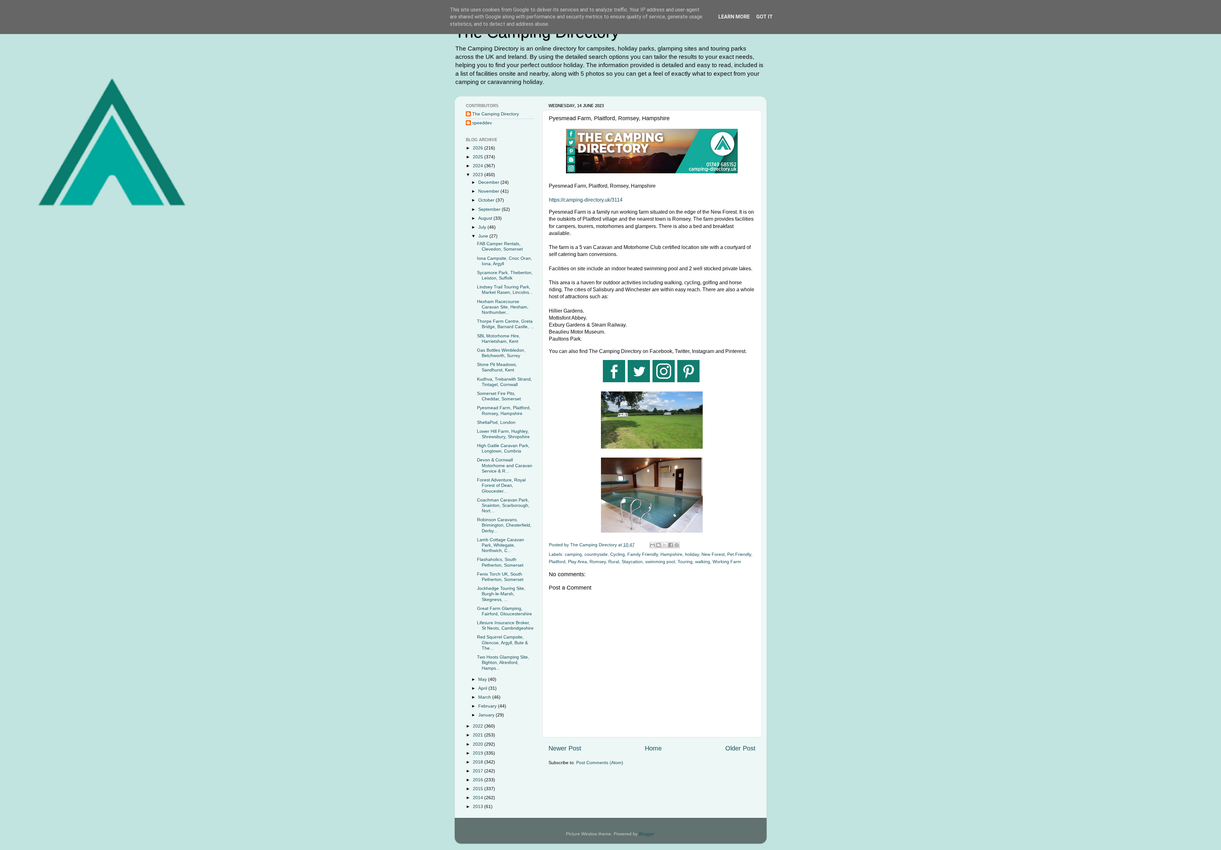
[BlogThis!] (658, 545)
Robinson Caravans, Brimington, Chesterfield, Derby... (504, 525)
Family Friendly (642, 554)
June (483, 235)
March (485, 697)
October (487, 200)
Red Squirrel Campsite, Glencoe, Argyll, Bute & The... (502, 642)
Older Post (740, 748)
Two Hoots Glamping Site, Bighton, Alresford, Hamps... (503, 662)
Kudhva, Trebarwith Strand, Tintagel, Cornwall (504, 382)
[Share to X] (664, 545)
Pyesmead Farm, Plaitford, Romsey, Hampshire (504, 410)
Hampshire (671, 554)
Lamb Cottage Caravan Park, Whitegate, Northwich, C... (500, 545)
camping (573, 554)
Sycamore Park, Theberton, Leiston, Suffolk (505, 275)
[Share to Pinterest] (676, 545)
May (483, 679)
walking (702, 561)
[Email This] (652, 545)
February (488, 705)
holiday (692, 554)
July (482, 227)
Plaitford (557, 561)
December (489, 182)
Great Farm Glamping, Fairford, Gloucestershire (504, 611)
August (485, 218)
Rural (613, 561)
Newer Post (564, 748)
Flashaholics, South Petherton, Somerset (500, 562)
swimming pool (660, 561)
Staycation (632, 561)
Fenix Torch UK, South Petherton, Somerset (500, 576)
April (483, 688)
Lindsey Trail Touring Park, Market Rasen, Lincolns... (505, 289)
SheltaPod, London (496, 422)
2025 (478, 156)
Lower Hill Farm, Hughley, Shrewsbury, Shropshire (503, 434)
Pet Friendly (739, 554)
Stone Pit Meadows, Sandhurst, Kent (497, 367)
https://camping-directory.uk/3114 (586, 200)
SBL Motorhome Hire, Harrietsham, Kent (498, 338)
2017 (478, 770)
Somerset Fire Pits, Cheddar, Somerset (499, 396)
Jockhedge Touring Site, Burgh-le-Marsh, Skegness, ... (501, 594)
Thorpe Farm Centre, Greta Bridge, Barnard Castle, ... (505, 324)
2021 (478, 734)
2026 (478, 147)
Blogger (646, 833)
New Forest (713, 554)
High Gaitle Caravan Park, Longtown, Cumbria (503, 448)
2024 (478, 165)
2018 (478, 761)
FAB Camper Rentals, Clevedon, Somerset (500, 246)
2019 (478, 753)
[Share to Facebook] (670, 545)
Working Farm (727, 561)
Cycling (617, 554)
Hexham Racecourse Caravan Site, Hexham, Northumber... (502, 307)
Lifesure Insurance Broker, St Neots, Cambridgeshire (505, 625)
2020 (478, 744)
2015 (478, 788)
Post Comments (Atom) (599, 762)
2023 (478, 174)
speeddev (482, 122)
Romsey (598, 561)
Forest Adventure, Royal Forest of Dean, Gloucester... (501, 485)
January (487, 714)
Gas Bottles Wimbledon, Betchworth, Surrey (501, 353)
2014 (478, 797)
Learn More (734, 17)
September (490, 209)
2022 (478, 726)
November (489, 191)
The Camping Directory (495, 113)
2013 (478, 806)
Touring (685, 561)
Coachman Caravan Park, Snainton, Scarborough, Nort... (503, 505)
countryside (596, 554)
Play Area (577, 561)
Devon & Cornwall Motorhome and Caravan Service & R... (504, 465)
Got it (764, 17)
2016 (478, 779)
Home (653, 748)
